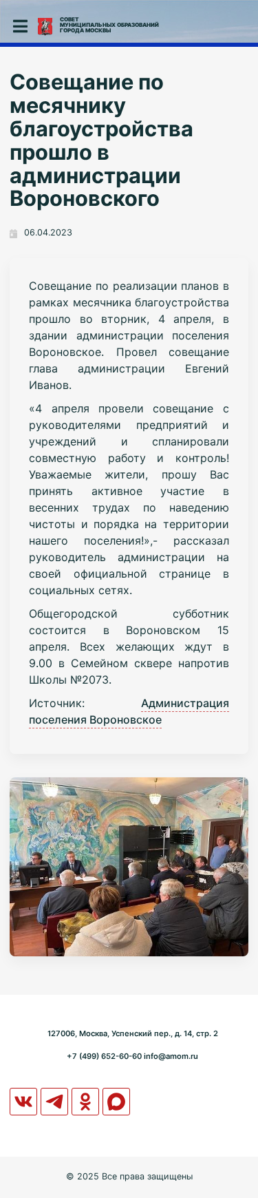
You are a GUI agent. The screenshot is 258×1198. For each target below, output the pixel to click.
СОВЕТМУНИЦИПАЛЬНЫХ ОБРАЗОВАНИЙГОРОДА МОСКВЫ (109, 25)
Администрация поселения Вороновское (129, 711)
